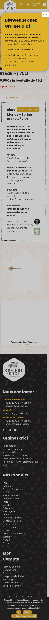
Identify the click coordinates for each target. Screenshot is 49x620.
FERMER (45, 15)
